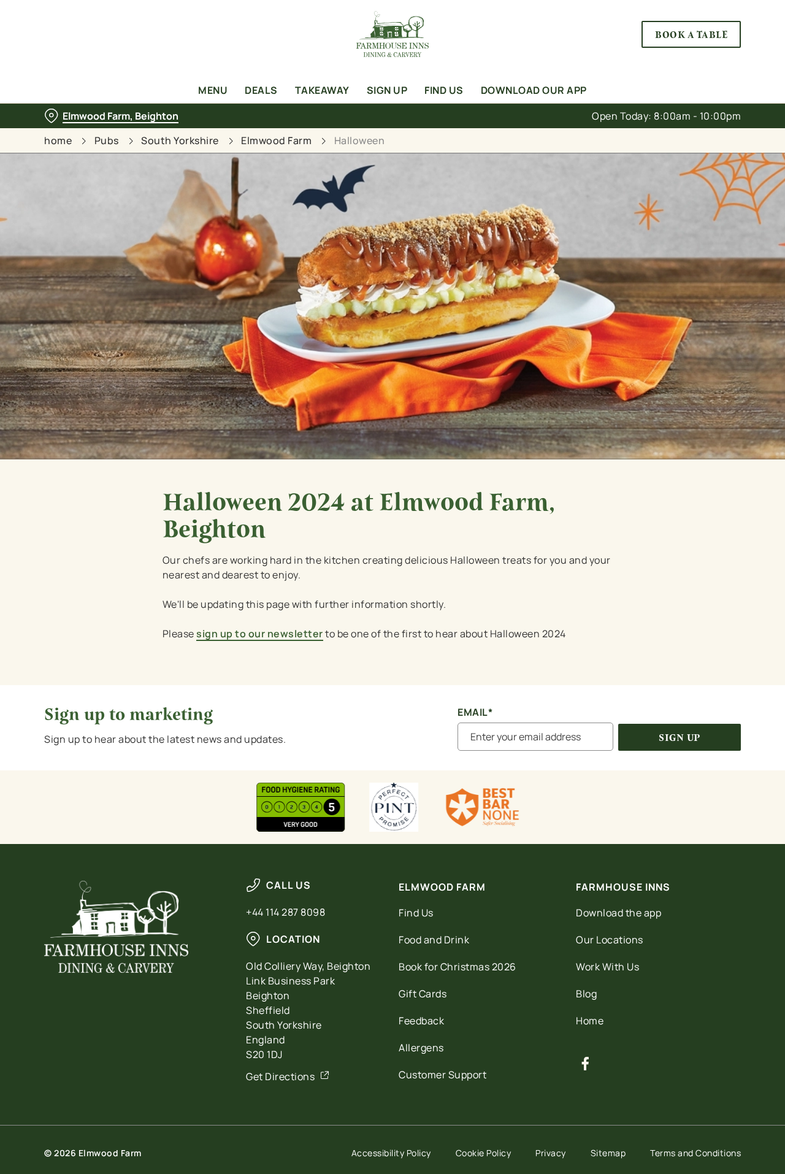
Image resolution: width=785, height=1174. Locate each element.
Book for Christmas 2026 (457, 966)
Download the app (618, 912)
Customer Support (442, 1074)
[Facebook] (585, 1063)
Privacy (550, 1153)
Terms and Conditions (695, 1153)
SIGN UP (679, 737)
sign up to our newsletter (259, 633)
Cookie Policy (483, 1153)
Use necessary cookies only (682, 72)
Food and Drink (434, 939)
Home (589, 1020)
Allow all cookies (682, 32)
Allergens (421, 1047)
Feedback (421, 1020)
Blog (586, 993)
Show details (639, 138)
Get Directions (280, 1076)
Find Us (416, 912)
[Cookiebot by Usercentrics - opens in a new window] (79, 138)
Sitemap (608, 1153)
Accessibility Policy (391, 1153)
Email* (475, 712)
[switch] (352, 138)
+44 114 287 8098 (285, 912)
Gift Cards (422, 993)
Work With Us (607, 966)
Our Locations (609, 939)
